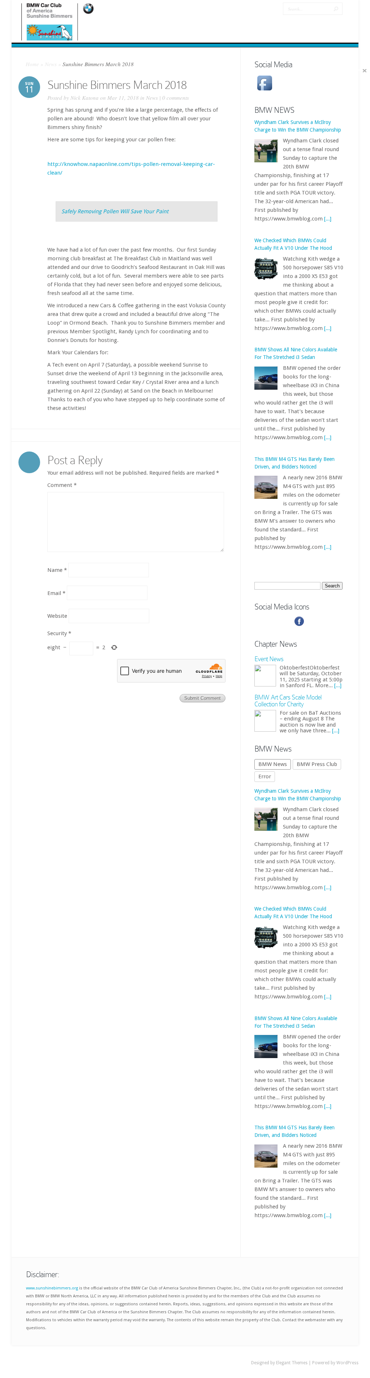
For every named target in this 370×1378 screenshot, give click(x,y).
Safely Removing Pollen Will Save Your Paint (114, 211)
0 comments (175, 97)
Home (32, 64)
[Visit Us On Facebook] (264, 91)
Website (57, 616)
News (51, 64)
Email (56, 593)
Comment (62, 485)
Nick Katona (84, 97)
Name (57, 570)
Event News (268, 659)
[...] (327, 210)
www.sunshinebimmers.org (52, 1288)
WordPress (347, 1362)
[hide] (364, 71)
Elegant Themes (291, 1362)
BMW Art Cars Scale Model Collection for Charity (288, 701)
